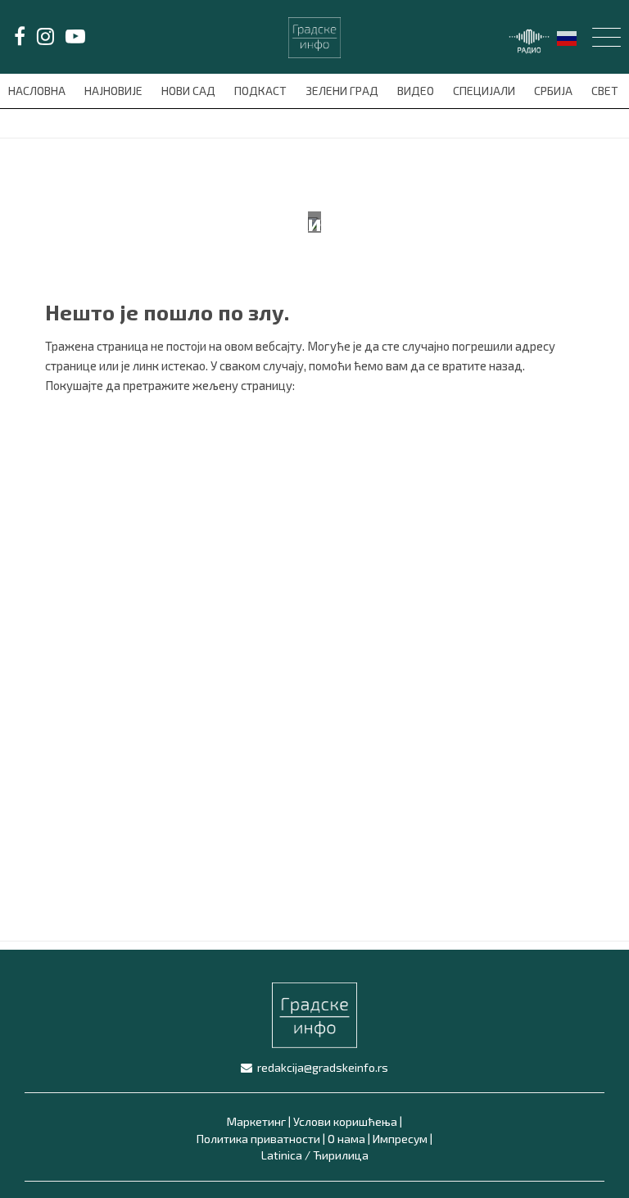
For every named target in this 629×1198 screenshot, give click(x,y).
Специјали (485, 91)
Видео (417, 91)
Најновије (114, 91)
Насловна (38, 91)
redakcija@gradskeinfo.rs (322, 1067)
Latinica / (285, 1155)
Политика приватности (258, 1139)
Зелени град (343, 91)
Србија (554, 91)
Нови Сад (189, 91)
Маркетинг (256, 1121)
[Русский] (567, 36)
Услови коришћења (345, 1121)
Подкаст (261, 91)
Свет (606, 91)
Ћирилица (341, 1155)
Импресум (400, 1139)
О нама (346, 1139)
